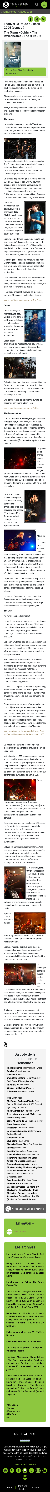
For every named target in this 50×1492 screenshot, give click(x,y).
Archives (36, 1487)
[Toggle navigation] (44, 4)
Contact (10, 1487)
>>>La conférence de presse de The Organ (23, 300)
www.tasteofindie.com (25, 1464)
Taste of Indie (20, 1231)
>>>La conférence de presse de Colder (21, 408)
